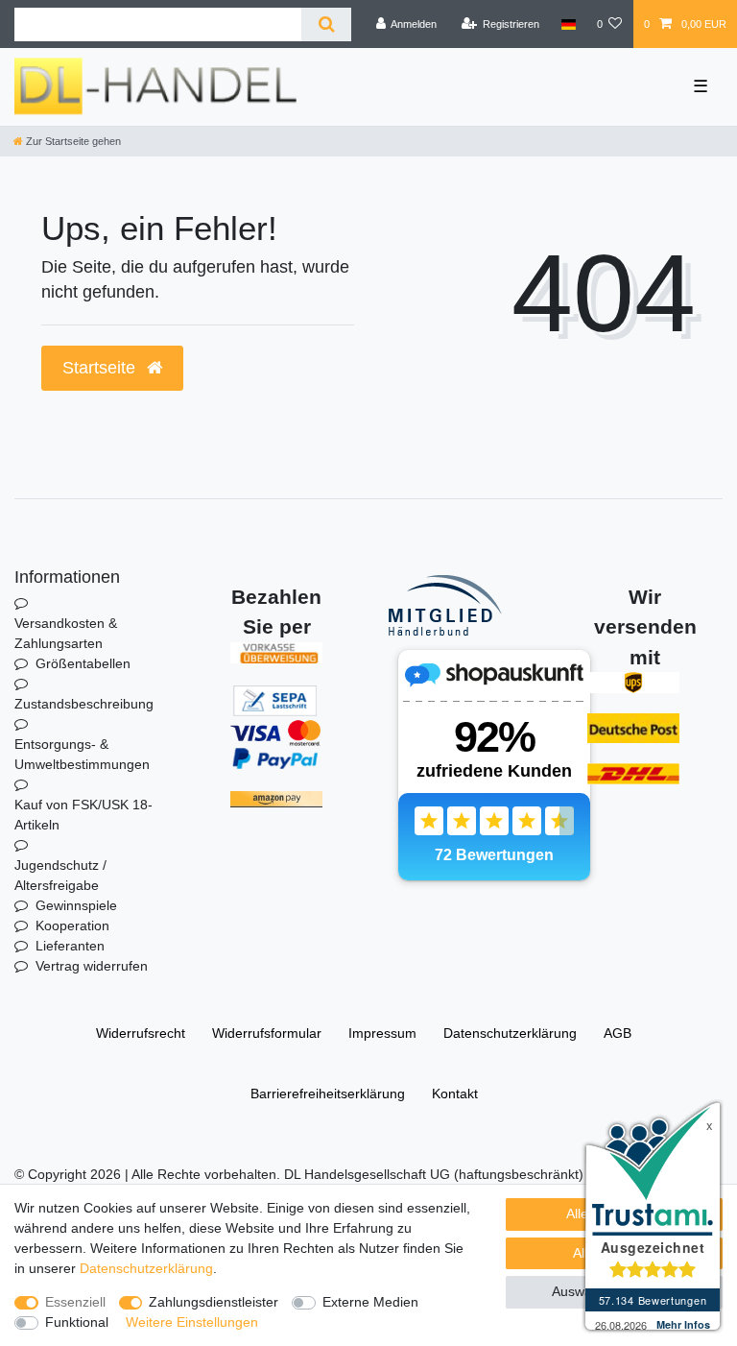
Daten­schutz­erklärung (510, 1033)
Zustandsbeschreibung (84, 703)
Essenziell (75, 1302)
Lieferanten (70, 945)
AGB (617, 1033)
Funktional (76, 1322)
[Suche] (325, 24)
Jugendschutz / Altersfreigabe (60, 875)
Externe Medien (370, 1302)
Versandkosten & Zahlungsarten (65, 633)
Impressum (382, 1033)
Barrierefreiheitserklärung (327, 1093)
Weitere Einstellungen (192, 1322)
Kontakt (455, 1093)
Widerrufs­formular (266, 1033)
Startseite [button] (101, 367)
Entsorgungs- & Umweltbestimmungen (82, 754)
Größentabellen (83, 663)
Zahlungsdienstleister (213, 1302)
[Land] (567, 24)
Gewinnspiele (76, 905)
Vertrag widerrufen (92, 965)
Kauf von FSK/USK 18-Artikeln (83, 814)
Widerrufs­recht (140, 1033)
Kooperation (72, 925)
